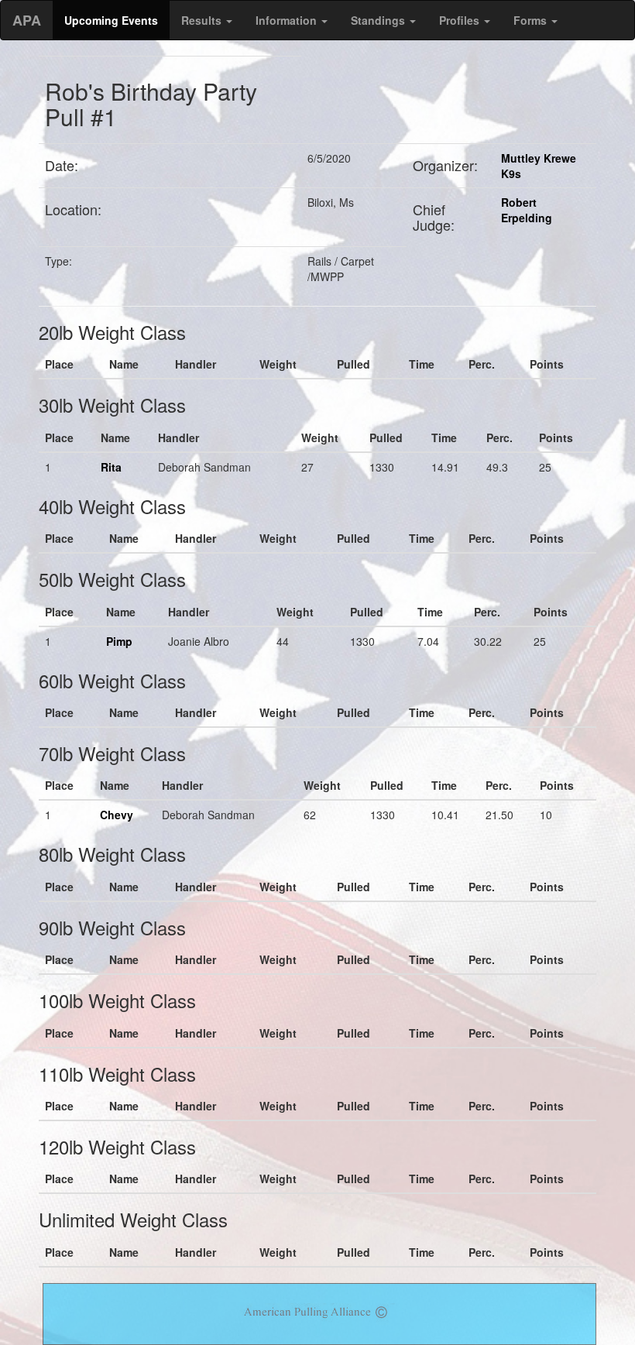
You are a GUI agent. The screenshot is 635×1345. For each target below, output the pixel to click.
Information (288, 20)
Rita (111, 467)
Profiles (460, 20)
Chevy (116, 814)
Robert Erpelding (526, 209)
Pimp (119, 641)
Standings (379, 20)
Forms (531, 20)
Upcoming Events (111, 20)
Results (203, 20)
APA (26, 20)
